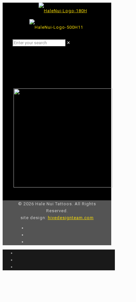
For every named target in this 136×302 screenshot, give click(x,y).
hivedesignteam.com (71, 217)
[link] (69, 42)
